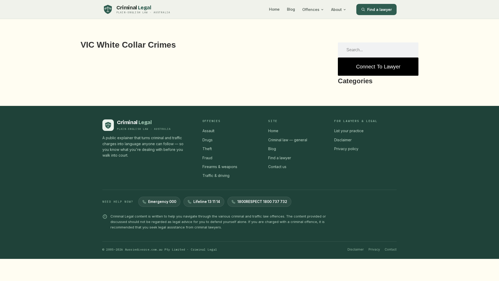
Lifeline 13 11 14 (206, 202)
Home (274, 9)
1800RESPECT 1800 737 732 (262, 202)
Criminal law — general (287, 140)
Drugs (207, 140)
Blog (291, 9)
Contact (391, 249)
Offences (310, 9)
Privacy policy (346, 148)
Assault (208, 131)
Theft (207, 148)
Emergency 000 (162, 202)
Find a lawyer (379, 9)
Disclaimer (343, 140)
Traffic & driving (215, 175)
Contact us (277, 166)
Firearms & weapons (219, 166)
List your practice (349, 131)
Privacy (374, 249)
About (336, 9)
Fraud (207, 158)
